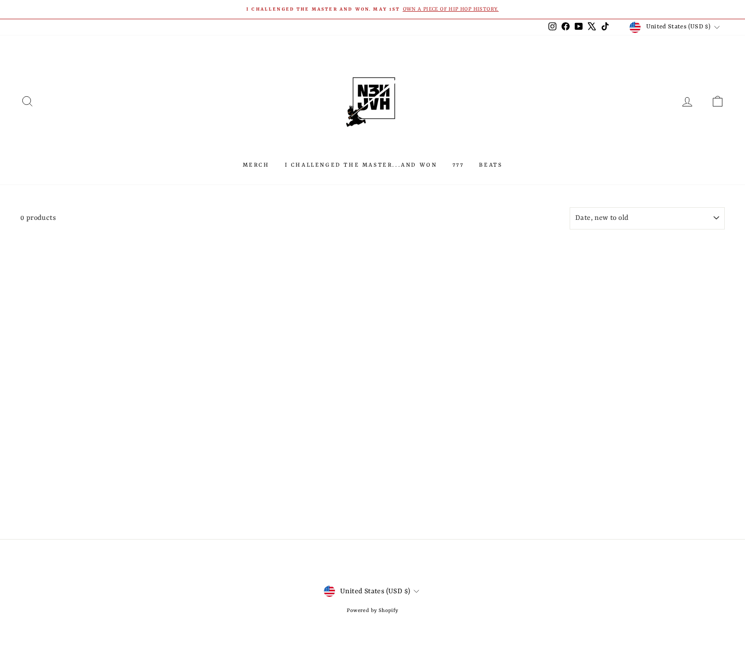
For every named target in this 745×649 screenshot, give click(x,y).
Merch (256, 165)
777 (458, 165)
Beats (490, 165)
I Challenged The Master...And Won (361, 165)
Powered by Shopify (372, 610)
